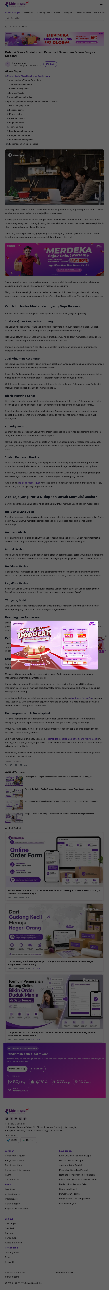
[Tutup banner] (96, 623)
